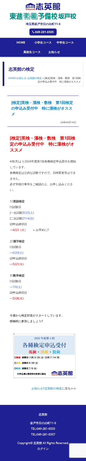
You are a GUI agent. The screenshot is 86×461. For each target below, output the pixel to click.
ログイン (43, 448)
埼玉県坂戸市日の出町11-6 (43, 24)
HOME (20, 42)
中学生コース (65, 42)
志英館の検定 (34, 78)
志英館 (43, 414)
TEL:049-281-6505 (43, 429)
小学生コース (43, 42)
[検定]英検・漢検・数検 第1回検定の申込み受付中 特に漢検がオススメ (42, 108)
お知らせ (54, 52)
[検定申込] (44, 379)
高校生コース (32, 52)
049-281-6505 (44, 32)
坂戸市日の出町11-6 (43, 423)
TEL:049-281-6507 (43, 434)
